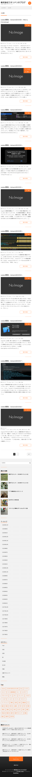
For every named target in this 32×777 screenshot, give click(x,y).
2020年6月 (4, 529)
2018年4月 (4, 591)
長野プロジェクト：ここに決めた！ (10, 744)
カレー (18, 692)
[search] (30, 463)
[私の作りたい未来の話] (4, 502)
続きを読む (25, 57)
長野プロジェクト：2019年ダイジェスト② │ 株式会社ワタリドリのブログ (16, 734)
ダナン (15, 695)
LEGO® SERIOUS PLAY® (12, 688)
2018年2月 (4, 599)
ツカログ (28, 695)
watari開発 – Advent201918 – (12, 321)
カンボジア (24, 692)
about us (16, 765)
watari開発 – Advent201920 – (12, 231)
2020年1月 (4, 533)
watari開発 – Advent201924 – (12, 66)
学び (19, 43)
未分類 (28, 69)
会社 (11, 429)
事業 (20, 87)
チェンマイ (21, 695)
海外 (23, 709)
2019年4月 (4, 560)
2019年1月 (4, 564)
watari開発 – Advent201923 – (12, 110)
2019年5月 (4, 556)
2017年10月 (5, 615)
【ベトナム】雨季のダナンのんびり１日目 (18, 508)
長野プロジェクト (6, 673)
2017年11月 (5, 611)
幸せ (18, 429)
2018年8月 (4, 576)
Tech (13, 87)
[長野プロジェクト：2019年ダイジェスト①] (4, 485)
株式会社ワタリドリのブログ (13, 2)
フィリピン (10, 699)
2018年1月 (4, 603)
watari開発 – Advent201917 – (12, 361)
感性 (21, 43)
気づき (20, 296)
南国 (7, 706)
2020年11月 (5, 525)
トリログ (14, 43)
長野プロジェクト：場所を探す (9, 733)
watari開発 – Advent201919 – (12, 275)
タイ (11, 695)
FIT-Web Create (20, 771)
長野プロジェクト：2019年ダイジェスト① (18, 483)
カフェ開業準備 (11, 692)
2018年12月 (5, 568)
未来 (15, 709)
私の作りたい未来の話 (14, 500)
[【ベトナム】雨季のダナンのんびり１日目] (4, 511)
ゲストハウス (5, 695)
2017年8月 (4, 622)
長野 (12, 713)
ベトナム (17, 699)
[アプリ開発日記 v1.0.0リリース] (4, 494)
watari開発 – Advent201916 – (12, 407)
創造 (22, 87)
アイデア (26, 688)
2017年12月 (5, 607)
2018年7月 (4, 579)
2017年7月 (4, 626)
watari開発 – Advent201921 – (12, 187)
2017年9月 (4, 619)
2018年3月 (4, 595)
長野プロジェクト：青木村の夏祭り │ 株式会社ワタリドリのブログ (16, 745)
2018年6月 (4, 583)
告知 (3, 653)
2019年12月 (5, 536)
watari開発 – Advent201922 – (12, 145)
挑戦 (25, 87)
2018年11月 (5, 572)
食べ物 (12, 716)
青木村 (7, 716)
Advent (9, 43)
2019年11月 (5, 540)
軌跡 (8, 713)
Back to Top (16, 759)
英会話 (3, 713)
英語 (3, 669)
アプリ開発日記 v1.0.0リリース (16, 491)
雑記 (25, 43)
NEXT (29, 454)
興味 (22, 382)
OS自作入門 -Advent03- (7, 728)
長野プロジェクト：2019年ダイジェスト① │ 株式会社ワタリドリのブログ (16, 739)
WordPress (16, 773)
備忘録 (24, 702)
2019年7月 (4, 552)
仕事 (16, 702)
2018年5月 (4, 587)
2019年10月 (5, 544)
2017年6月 (4, 630)
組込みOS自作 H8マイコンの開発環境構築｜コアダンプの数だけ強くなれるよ (16, 729)
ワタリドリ (23, 699)
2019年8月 (4, 548)
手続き (3, 709)
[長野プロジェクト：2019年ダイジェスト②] (4, 477)
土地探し (16, 706)
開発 (29, 25)
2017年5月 (4, 634)
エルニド (4, 692)
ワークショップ (5, 702)
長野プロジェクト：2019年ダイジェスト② (18, 474)
